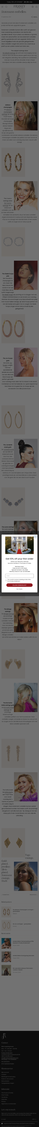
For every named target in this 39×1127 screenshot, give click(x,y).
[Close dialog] (35, 536)
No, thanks (19, 589)
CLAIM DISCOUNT (19, 585)
